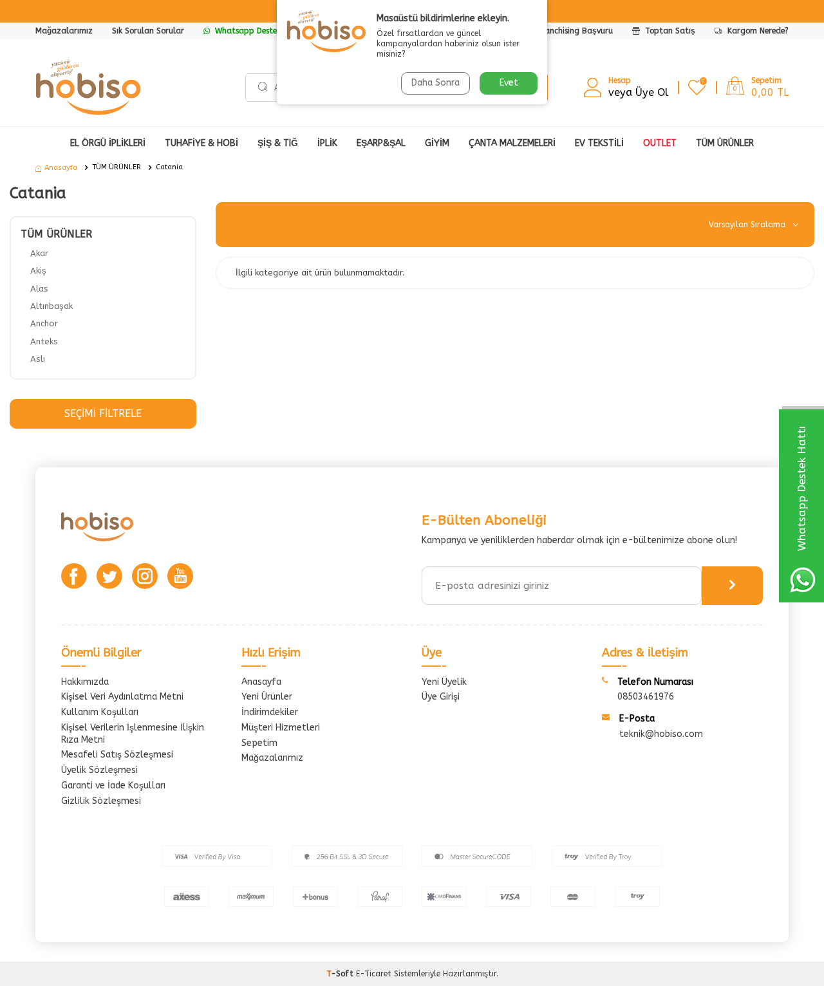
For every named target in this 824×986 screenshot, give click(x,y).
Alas (39, 288)
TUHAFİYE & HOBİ (201, 143)
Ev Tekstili (599, 143)
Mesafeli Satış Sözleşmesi (117, 754)
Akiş (38, 270)
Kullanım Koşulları (99, 712)
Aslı (37, 359)
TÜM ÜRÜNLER (116, 167)
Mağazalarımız (64, 30)
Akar (39, 253)
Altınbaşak (51, 306)
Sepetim (259, 743)
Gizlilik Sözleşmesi (101, 800)
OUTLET (660, 143)
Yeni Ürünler (266, 696)
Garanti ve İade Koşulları (113, 785)
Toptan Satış (668, 30)
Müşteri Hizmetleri (280, 727)
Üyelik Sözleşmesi (99, 770)
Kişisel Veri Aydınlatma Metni (122, 696)
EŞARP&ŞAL (381, 143)
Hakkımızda (85, 681)
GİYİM (437, 143)
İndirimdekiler (269, 712)
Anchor (44, 323)
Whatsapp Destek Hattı (257, 30)
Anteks (44, 341)
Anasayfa (60, 167)
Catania (169, 167)
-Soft (341, 973)
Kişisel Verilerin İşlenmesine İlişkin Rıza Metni (132, 733)
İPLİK (327, 143)
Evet (509, 82)
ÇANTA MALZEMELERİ (512, 143)
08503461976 (645, 696)
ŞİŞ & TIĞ (278, 143)
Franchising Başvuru (575, 30)
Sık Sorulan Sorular (148, 30)
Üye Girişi (441, 696)
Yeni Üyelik (444, 681)
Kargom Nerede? (757, 30)
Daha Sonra (435, 82)
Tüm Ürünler (725, 143)
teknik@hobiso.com (661, 734)
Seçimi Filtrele (103, 413)
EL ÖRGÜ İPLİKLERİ (107, 143)
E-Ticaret (373, 973)
